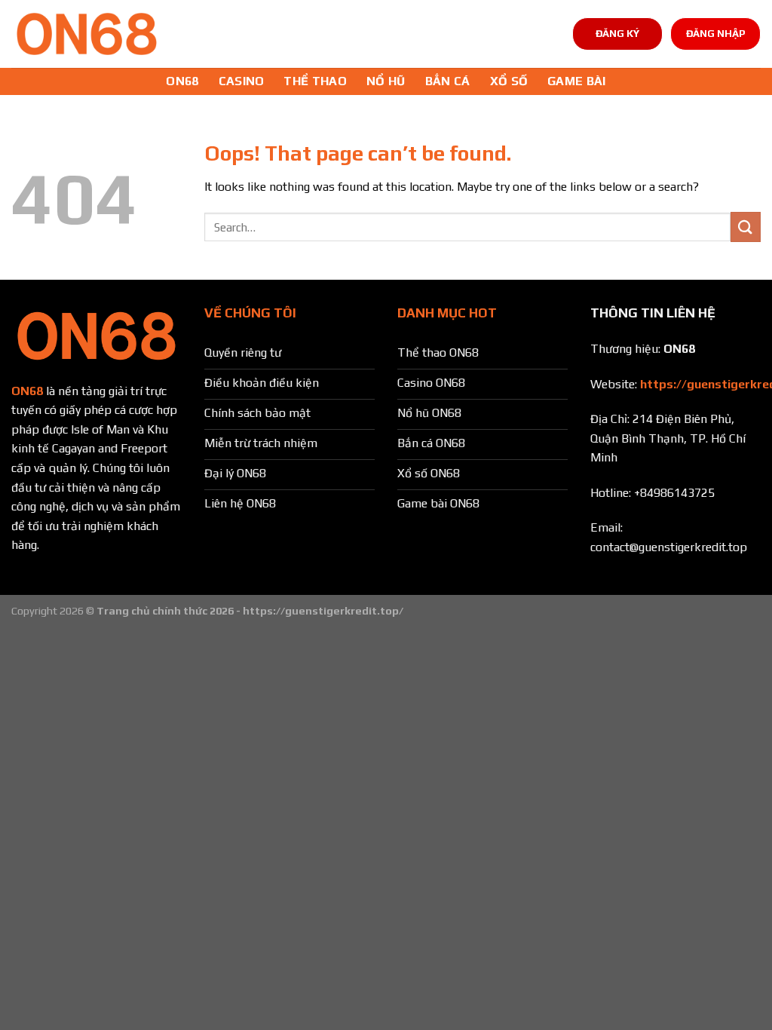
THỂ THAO (315, 81)
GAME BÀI (576, 81)
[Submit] (746, 226)
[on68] (86, 34)
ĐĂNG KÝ (617, 33)
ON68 (182, 81)
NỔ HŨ (386, 81)
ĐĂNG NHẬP (716, 33)
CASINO (242, 81)
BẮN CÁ (447, 81)
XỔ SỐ (509, 81)
